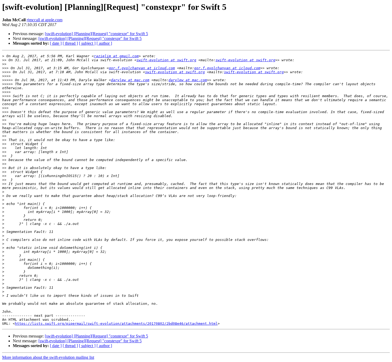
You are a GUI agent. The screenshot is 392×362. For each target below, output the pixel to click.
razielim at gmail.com (116, 56)
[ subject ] (87, 43)
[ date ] (56, 43)
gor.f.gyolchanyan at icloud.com (142, 68)
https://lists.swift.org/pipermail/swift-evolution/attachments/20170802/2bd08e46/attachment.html (116, 324)
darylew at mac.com (130, 80)
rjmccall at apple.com (44, 20)
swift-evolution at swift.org (166, 60)
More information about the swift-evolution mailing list (48, 357)
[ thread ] (70, 43)
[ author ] (104, 43)
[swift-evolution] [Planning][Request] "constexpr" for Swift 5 (96, 33)
